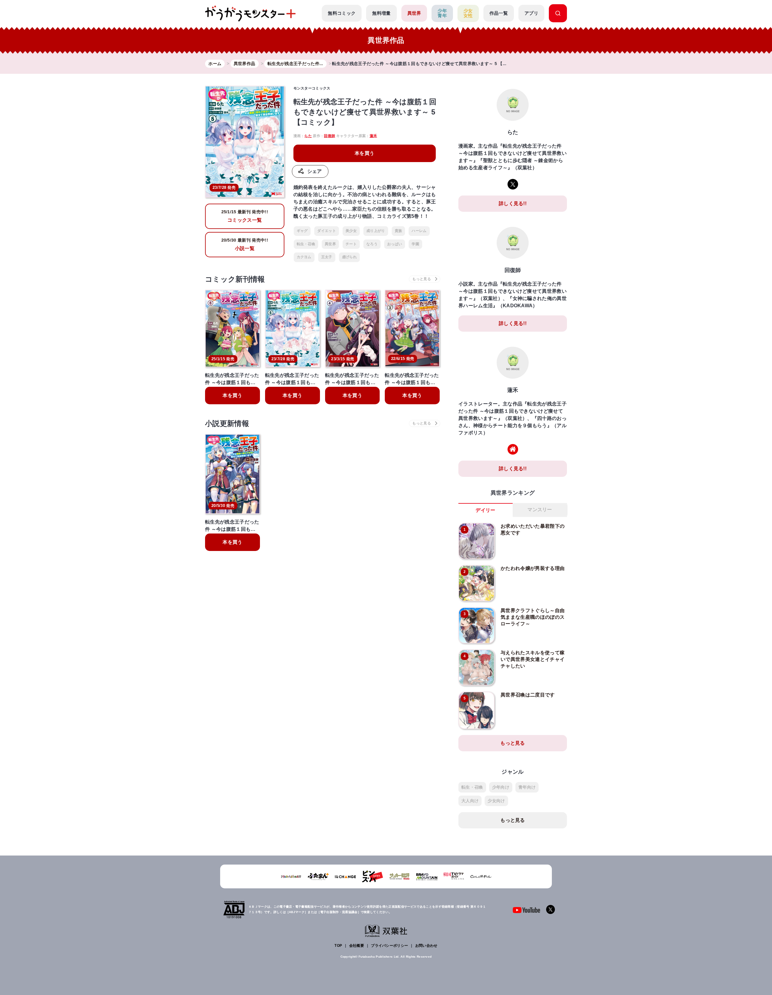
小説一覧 (244, 244)
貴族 (398, 231)
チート (351, 244)
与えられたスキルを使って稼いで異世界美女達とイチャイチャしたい (533, 659)
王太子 (326, 257)
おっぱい (394, 244)
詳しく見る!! (513, 203)
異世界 (414, 13)
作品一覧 (498, 13)
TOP (338, 945)
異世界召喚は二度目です (528, 694)
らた (308, 136)
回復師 (329, 136)
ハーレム (419, 231)
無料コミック (342, 13)
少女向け (496, 800)
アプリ (531, 13)
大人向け (470, 800)
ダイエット (326, 231)
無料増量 (381, 13)
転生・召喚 (306, 244)
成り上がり (375, 231)
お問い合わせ (426, 945)
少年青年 (442, 13)
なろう (372, 244)
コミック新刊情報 (235, 279)
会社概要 (356, 945)
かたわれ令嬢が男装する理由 (533, 568)
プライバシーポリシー (389, 945)
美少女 (351, 231)
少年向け (500, 787)
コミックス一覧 (244, 216)
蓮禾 (373, 136)
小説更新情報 (227, 423)
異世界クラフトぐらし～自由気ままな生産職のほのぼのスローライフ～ (533, 617)
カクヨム (304, 257)
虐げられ (349, 257)
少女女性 (468, 13)
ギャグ (302, 231)
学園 (415, 244)
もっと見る (512, 743)
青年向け (527, 787)
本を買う (364, 153)
